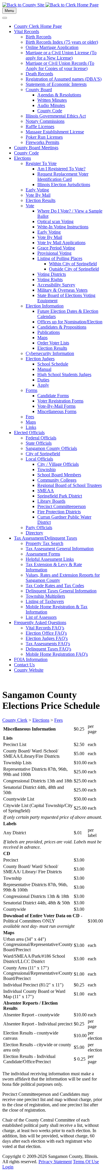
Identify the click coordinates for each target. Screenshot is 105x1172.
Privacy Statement (55, 1161)
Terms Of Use (86, 1161)
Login (7, 1166)
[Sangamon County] (24, 4)
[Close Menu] (4, 18)
